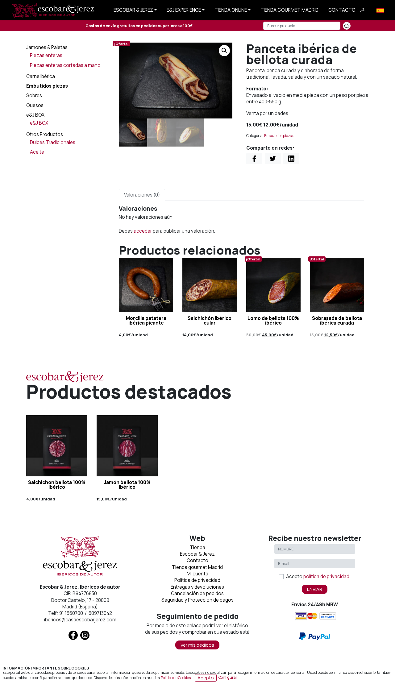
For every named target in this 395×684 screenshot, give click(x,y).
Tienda (197, 547)
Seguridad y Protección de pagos (197, 600)
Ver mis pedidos (197, 645)
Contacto (342, 10)
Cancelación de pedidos (197, 593)
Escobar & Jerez (133, 10)
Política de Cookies (176, 677)
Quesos (35, 105)
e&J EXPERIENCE (184, 10)
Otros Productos (44, 134)
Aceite (37, 152)
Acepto (317, 576)
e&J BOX (35, 115)
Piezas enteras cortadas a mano (65, 65)
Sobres (34, 95)
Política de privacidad (197, 580)
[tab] (142, 195)
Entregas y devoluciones (197, 587)
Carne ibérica (40, 76)
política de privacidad (326, 576)
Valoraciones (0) (142, 195)
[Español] (380, 10)
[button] (224, 50)
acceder (143, 231)
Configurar (227, 677)
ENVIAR (314, 589)
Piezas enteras (46, 55)
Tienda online (230, 10)
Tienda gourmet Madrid (289, 10)
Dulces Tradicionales (52, 142)
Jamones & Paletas (47, 47)
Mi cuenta (197, 573)
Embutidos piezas (47, 86)
